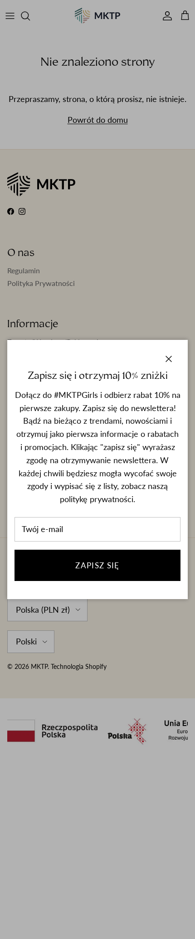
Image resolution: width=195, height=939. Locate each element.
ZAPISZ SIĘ (97, 565)
